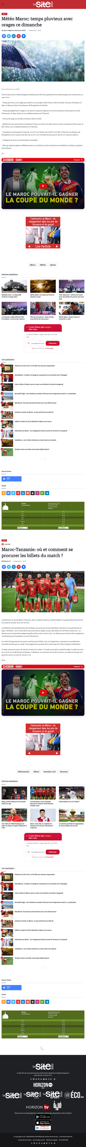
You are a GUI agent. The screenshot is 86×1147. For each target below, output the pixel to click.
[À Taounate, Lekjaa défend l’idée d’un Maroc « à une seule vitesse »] (14, 308)
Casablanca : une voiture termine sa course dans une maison (35, 440)
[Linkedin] (14, 36)
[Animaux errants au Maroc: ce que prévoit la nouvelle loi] (7, 415)
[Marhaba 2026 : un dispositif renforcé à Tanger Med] (14, 286)
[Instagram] (49, 1079)
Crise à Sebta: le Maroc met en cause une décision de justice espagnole (39, 384)
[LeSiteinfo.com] (43, 4)
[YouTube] (44, 1079)
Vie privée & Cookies (24, 1140)
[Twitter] (9, 36)
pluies (53, 265)
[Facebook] (4, 36)
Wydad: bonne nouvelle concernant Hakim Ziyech (32, 449)
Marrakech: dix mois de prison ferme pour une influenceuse (35, 403)
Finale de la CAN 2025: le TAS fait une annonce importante (35, 366)
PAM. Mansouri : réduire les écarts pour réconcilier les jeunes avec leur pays (71, 297)
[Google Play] (52, 1079)
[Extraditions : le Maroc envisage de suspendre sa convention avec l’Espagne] (7, 378)
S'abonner (53, 343)
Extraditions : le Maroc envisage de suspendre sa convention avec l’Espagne (41, 375)
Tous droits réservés (65, 1136)
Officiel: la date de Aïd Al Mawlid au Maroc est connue (33, 421)
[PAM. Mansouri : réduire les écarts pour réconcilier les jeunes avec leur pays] (71, 286)
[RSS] (31, 1079)
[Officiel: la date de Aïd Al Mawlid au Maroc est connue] (7, 424)
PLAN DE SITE (63, 1140)
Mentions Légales (52, 1140)
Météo (43, 265)
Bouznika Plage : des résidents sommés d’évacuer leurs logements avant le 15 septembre (45, 393)
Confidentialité (49, 348)
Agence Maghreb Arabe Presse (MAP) (14, 30)
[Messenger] (24, 36)
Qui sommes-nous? (39, 1140)
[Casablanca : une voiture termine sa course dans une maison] (7, 443)
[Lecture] (43, 186)
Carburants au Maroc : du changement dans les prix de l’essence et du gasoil (41, 431)
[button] (43, 186)
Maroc (4, 14)
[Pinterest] (19, 36)
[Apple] (47, 1079)
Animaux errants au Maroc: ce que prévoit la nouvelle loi (34, 412)
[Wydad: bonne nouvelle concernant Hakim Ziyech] (7, 452)
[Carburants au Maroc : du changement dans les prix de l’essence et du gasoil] (7, 434)
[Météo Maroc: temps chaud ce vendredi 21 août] (71, 308)
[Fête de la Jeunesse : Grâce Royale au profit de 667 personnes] (43, 308)
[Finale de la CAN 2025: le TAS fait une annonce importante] (7, 369)
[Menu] (3, 5)
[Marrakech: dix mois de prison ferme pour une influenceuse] (7, 406)
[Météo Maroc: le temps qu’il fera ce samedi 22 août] (43, 286)
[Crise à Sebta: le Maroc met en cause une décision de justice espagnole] (7, 387)
